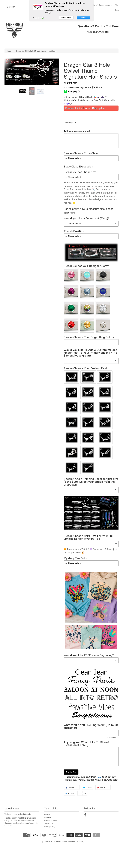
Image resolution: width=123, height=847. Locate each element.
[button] (91, 97)
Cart (116, 10)
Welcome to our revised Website (17, 814)
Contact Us (48, 823)
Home (9, 51)
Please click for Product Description (85, 108)
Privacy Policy (49, 826)
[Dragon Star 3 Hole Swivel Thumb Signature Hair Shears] (23, 91)
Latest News (11, 808)
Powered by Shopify (76, 841)
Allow (83, 17)
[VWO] (45, 18)
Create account (105, 5)
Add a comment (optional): (77, 131)
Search (47, 814)
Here (99, 776)
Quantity (68, 122)
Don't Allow (66, 17)
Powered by (37, 18)
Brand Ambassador (52, 820)
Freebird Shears (60, 841)
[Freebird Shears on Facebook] (85, 815)
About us (47, 817)
